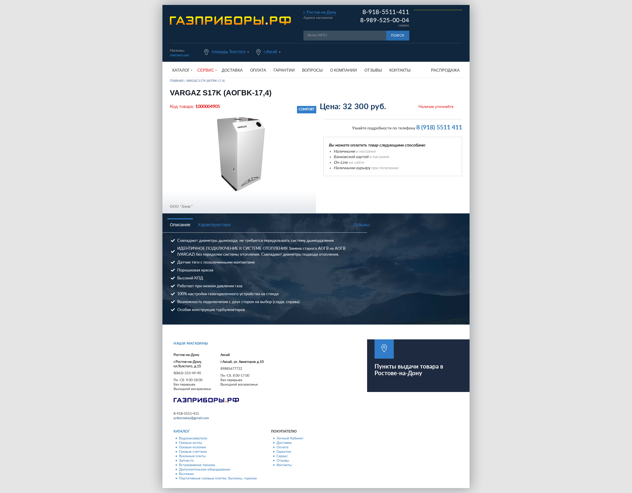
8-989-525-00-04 (384, 20)
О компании (343, 70)
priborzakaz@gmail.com (191, 418)
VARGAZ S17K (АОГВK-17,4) (205, 80)
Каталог (182, 431)
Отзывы (373, 70)
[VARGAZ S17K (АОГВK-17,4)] (241, 154)
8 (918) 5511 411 (439, 127)
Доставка (232, 70)
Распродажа (445, 70)
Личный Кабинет (289, 438)
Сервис (282, 456)
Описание (180, 224)
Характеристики (214, 224)
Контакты (400, 70)
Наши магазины (191, 343)
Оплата (258, 70)
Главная (176, 80)
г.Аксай (270, 52)
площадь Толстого (228, 52)
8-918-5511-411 (385, 12)
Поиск (397, 35)
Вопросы (312, 70)
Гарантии (284, 70)
